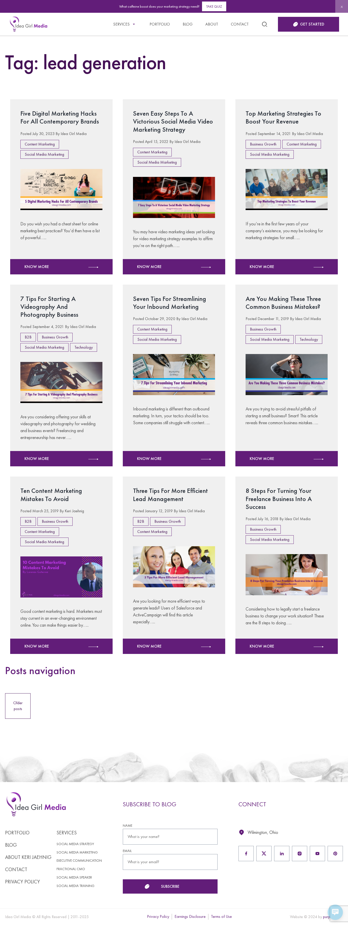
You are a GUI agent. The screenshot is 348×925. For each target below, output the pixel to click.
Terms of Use (221, 916)
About (211, 24)
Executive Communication (79, 860)
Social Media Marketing (44, 154)
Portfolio (160, 24)
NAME (127, 825)
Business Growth (263, 144)
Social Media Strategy (75, 844)
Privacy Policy (22, 882)
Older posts (18, 705)
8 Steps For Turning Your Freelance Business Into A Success (279, 498)
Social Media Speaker (74, 877)
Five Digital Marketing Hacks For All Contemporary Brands (59, 117)
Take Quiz (214, 6)
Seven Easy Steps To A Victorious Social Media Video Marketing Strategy (173, 121)
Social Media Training (76, 886)
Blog (188, 24)
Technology (83, 347)
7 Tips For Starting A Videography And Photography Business (49, 306)
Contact (240, 24)
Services (121, 24)
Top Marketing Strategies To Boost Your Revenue (283, 117)
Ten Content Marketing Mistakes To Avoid (51, 494)
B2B (28, 337)
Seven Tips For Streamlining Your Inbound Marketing (169, 302)
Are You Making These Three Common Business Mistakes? (283, 302)
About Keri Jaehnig (28, 857)
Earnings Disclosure (190, 916)
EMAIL (127, 851)
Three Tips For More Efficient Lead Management (170, 494)
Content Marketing (40, 144)
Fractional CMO (71, 869)
